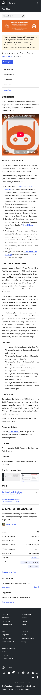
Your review (6, 587)
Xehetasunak (9, 69)
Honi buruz (6, 614)
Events (24, 635)
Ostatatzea (6, 621)
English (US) (35, 557)
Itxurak (24, 618)
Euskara (9, 668)
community (27, 562)
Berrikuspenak (9, 75)
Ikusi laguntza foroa (9, 602)
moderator (35, 562)
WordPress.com (9, 648)
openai (31, 566)
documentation (14, 432)
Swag (24, 642)
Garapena (7, 85)
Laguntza (7, 90)
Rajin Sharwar (7, 56)
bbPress (6, 655)
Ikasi (3, 631)
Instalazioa (8, 80)
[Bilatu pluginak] (23, 16)
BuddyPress (7, 659)
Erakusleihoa (26, 614)
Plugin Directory (7, 9)
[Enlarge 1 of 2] (17, 476)
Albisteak (5, 618)
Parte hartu (25, 631)
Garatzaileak (6, 638)
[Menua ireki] (38, 3)
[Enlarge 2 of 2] (36, 476)
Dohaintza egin (28, 638)
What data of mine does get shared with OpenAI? (11, 500)
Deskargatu (7, 62)
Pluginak (24, 621)
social (36, 566)
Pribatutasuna (7, 625)
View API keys (27, 225)
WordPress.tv (8, 642)
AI (21, 562)
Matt (5, 652)
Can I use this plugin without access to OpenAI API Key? (12, 493)
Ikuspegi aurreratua (9, 572)
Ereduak (24, 625)
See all (36, 587)
